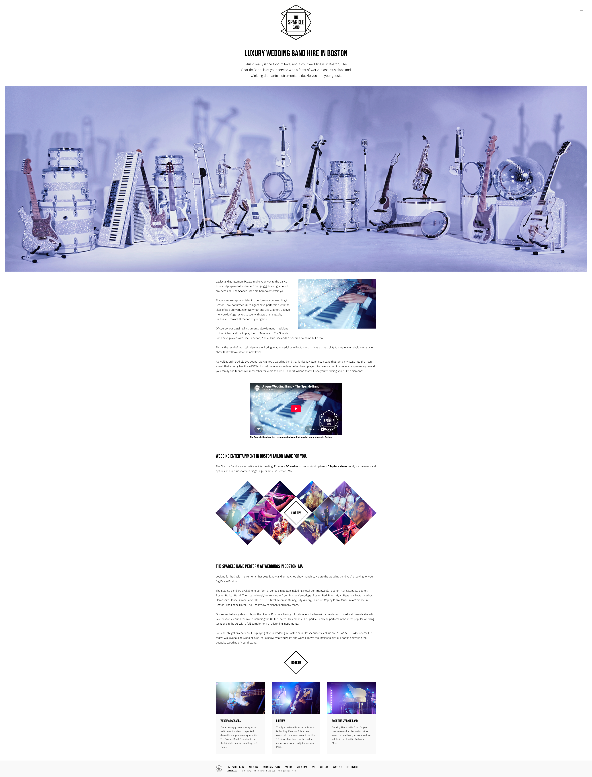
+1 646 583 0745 (346, 633)
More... (223, 746)
